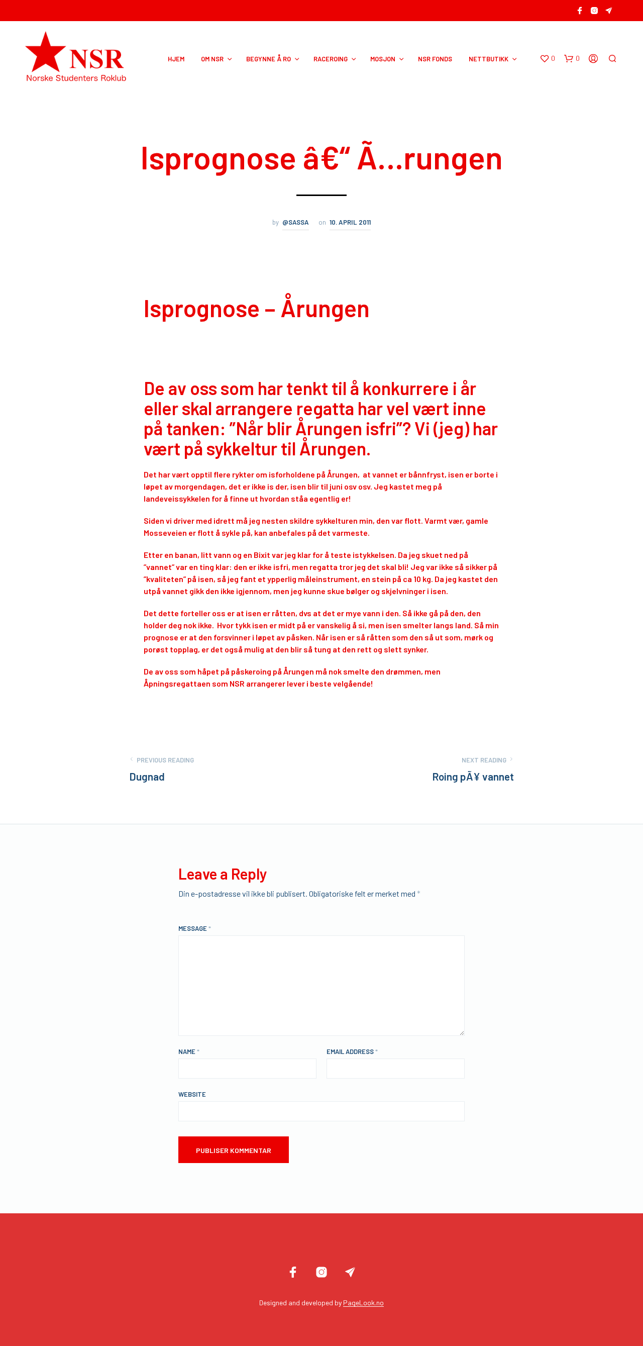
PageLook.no (363, 1303)
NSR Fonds (435, 59)
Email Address (352, 1051)
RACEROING (330, 59)
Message (194, 928)
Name (188, 1051)
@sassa (295, 222)
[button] (547, 59)
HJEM (176, 59)
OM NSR (212, 59)
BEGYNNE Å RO (268, 59)
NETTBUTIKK (488, 59)
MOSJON (382, 59)
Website (192, 1094)
